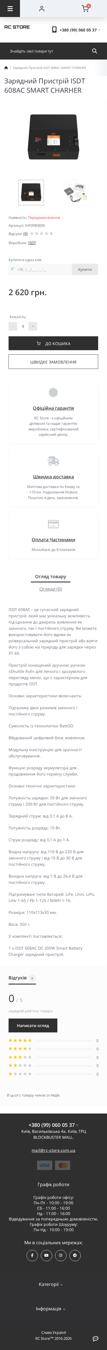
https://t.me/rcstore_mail (75, 1255)
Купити (85, 269)
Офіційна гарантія (53, 408)
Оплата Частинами (53, 539)
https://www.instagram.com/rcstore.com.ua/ (60, 1255)
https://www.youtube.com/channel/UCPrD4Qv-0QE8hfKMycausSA (46, 1255)
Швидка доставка (53, 477)
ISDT (32, 242)
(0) (25, 233)
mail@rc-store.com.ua (53, 1150)
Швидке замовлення (53, 362)
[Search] (94, 51)
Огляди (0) (50, 589)
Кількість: (18, 316)
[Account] (42, 8)
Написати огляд (33, 1025)
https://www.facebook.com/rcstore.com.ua (32, 1255)
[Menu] (10, 8)
